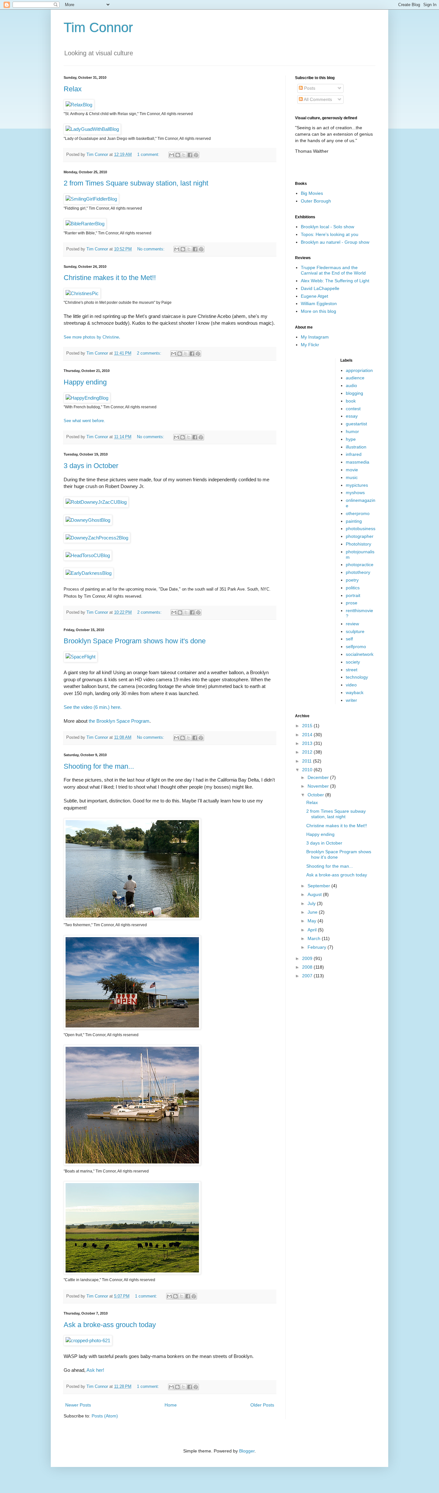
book (351, 400)
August (315, 894)
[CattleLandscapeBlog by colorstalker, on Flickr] (132, 1272)
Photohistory (358, 544)
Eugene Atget (314, 296)
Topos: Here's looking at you (329, 234)
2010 (308, 769)
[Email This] (171, 155)
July (312, 903)
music (352, 477)
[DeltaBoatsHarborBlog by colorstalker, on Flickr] (132, 1163)
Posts (309, 88)
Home (171, 1404)
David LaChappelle (320, 288)
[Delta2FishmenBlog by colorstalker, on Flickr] (132, 917)
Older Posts (262, 1404)
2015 (308, 725)
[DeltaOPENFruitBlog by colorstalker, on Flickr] (132, 1027)
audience (355, 377)
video (351, 684)
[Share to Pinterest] (196, 155)
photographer (359, 536)
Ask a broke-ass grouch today (110, 1325)
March (315, 938)
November (319, 786)
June (313, 912)
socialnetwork (359, 654)
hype (351, 439)
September (319, 885)
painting (354, 521)
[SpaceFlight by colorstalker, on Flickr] (80, 656)
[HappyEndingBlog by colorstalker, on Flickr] (87, 398)
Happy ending (85, 382)
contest (353, 408)
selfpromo (356, 646)
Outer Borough (316, 201)
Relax (73, 89)
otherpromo (358, 513)
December (319, 777)
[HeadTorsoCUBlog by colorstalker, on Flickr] (88, 555)
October (316, 794)
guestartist (356, 423)
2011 (307, 761)
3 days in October (91, 466)
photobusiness (360, 528)
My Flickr (310, 344)
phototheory (358, 572)
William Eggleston (319, 303)
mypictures (357, 485)
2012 (308, 752)
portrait (353, 595)
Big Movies (312, 193)
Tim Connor (98, 27)
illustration (356, 446)
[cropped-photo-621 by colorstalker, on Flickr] (88, 1340)
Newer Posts (78, 1404)
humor (352, 431)
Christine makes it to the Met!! (110, 278)
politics (353, 587)
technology (357, 677)
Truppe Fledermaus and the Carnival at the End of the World (333, 270)
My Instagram (315, 336)
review (352, 623)
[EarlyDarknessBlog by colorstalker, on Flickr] (88, 573)
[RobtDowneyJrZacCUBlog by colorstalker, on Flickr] (96, 502)
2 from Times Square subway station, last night (136, 183)
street (351, 669)
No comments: (151, 249)
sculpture (355, 631)
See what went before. (84, 420)
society (353, 662)
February (317, 947)
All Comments (317, 99)
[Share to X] (184, 155)
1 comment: (149, 154)
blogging (354, 393)
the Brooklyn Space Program (119, 721)
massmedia (357, 462)
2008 (308, 967)
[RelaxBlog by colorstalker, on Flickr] (79, 104)
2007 (308, 975)
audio (351, 385)
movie (352, 469)
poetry (352, 580)
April (313, 929)
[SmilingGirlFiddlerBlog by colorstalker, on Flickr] (91, 199)
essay (352, 416)
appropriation (359, 370)
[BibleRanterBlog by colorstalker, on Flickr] (85, 223)
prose (351, 602)
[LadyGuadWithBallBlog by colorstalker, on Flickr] (92, 129)
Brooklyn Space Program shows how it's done (135, 641)
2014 (308, 734)
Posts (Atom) (105, 1415)
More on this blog (318, 311)
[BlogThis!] (178, 155)
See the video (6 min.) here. (92, 707)
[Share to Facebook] (190, 155)
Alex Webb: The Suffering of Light (335, 280)
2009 (308, 958)
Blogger (247, 1450)
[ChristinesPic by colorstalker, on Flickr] (82, 293)
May (313, 920)
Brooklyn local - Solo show (327, 226)
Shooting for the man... (99, 766)
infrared (354, 454)
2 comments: (150, 353)
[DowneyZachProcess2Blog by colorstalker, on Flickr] (97, 537)
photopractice (359, 564)
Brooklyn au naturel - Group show (335, 242)
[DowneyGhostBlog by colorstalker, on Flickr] (88, 520)
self (349, 638)
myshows (355, 492)
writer (351, 700)
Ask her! (95, 1370)
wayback (354, 692)
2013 (308, 743)
